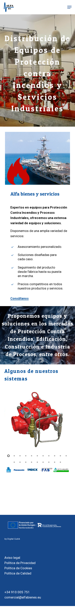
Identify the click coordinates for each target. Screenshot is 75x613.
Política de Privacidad (20, 563)
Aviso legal (12, 558)
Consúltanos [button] (19, 298)
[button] (69, 7)
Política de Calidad (17, 573)
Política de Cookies (18, 568)
